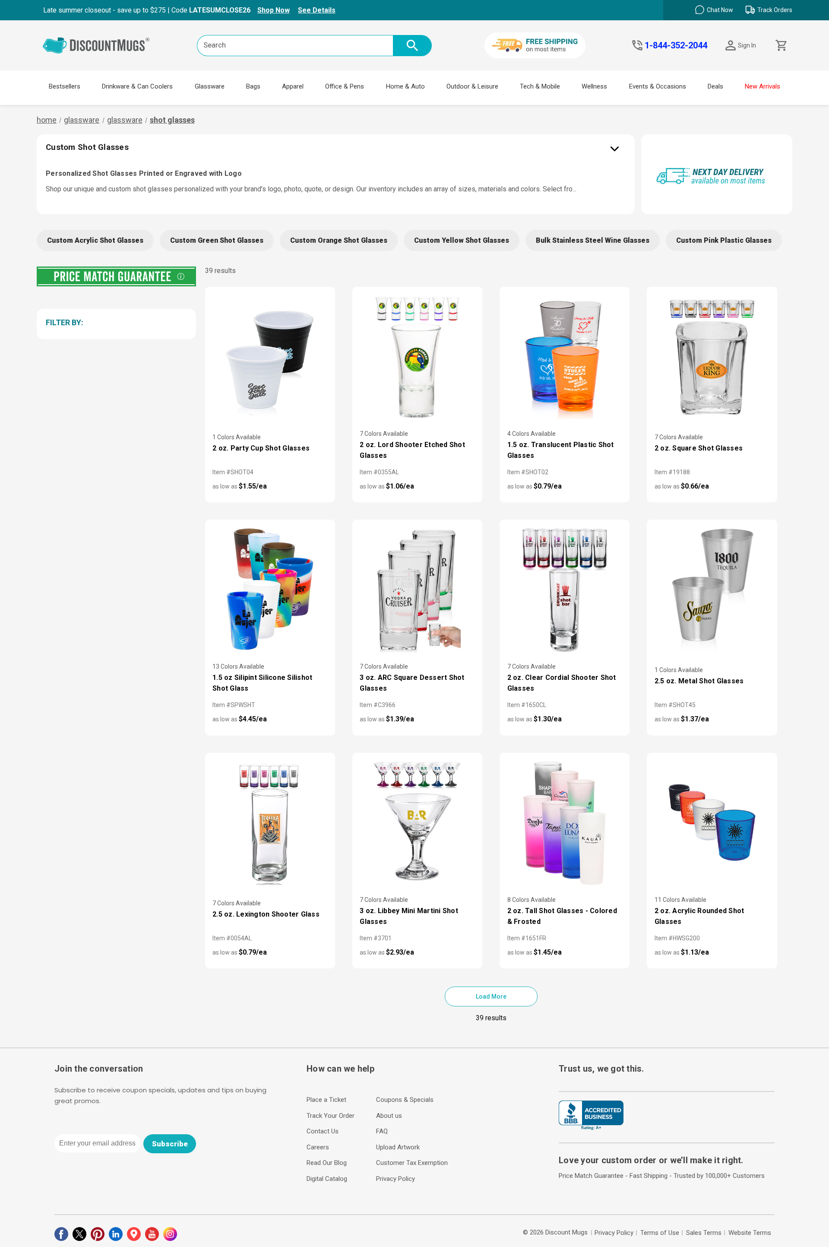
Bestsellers (64, 86)
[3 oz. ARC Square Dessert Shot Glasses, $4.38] (417, 590)
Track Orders (774, 9)
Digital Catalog (327, 1179)
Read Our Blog (327, 1163)
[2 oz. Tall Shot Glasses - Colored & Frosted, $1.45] (565, 823)
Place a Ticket (326, 1100)
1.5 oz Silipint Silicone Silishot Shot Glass (262, 682)
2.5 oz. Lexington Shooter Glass (266, 914)
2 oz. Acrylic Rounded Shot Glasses (699, 916)
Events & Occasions (657, 86)
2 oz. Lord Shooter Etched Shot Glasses (412, 450)
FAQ (382, 1131)
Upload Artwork (398, 1147)
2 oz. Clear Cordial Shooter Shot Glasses (561, 682)
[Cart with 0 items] (780, 45)
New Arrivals (762, 86)
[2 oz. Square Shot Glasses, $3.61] (712, 357)
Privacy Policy (395, 1179)
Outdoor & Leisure (472, 86)
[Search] (412, 45)
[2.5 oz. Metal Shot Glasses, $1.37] (712, 590)
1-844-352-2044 (676, 45)
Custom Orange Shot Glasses (338, 240)
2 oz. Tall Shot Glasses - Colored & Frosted (562, 916)
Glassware (210, 86)
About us (389, 1116)
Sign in (747, 45)
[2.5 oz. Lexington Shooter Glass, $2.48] (270, 823)
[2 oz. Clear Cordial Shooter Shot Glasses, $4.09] (565, 590)
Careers (318, 1147)
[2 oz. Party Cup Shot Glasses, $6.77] (270, 357)
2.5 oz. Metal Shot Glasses (699, 681)
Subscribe (170, 1143)
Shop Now (273, 10)
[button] (115, 322)
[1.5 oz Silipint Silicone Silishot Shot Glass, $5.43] (270, 590)
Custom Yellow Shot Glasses (461, 240)
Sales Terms (703, 1233)
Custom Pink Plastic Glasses (724, 240)
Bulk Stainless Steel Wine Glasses (592, 240)
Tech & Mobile (540, 86)
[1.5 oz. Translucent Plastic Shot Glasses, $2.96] (565, 357)
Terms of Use (659, 1233)
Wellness (594, 86)
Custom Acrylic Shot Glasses (95, 240)
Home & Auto (405, 86)
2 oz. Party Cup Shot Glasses (261, 448)
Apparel (293, 86)
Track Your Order (330, 1116)
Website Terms (749, 1233)
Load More (491, 996)
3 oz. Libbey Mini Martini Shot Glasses (409, 916)
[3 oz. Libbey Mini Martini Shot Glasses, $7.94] (417, 823)
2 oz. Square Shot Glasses (699, 448)
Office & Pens (344, 86)
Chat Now (720, 9)
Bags (253, 86)
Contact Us (323, 1131)
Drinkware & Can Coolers (137, 86)
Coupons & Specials (404, 1100)
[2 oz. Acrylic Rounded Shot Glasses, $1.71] (712, 823)
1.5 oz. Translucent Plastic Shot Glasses (560, 450)
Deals (715, 86)
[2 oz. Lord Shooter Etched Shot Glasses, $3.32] (417, 357)
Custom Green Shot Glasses (216, 240)
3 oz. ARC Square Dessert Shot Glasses (412, 682)
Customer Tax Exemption (412, 1163)
